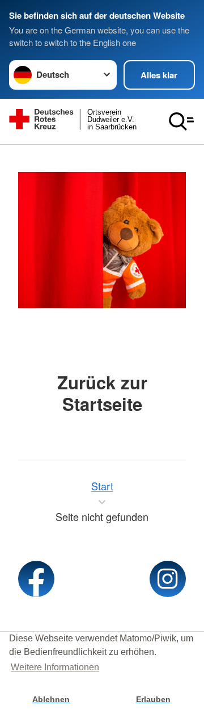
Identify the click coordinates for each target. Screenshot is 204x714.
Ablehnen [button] (51, 699)
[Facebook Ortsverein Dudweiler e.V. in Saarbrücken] (36, 579)
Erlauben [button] (153, 699)
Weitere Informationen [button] (55, 667)
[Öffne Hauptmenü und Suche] (181, 121)
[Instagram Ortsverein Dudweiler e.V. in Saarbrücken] (168, 579)
